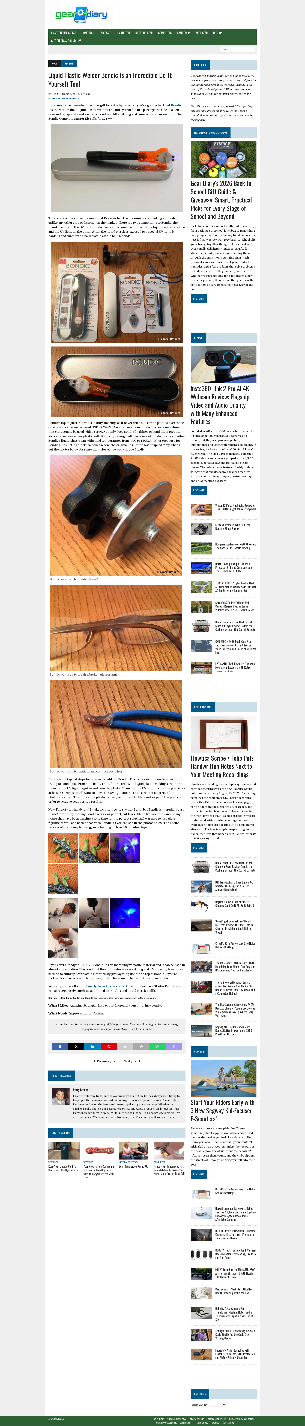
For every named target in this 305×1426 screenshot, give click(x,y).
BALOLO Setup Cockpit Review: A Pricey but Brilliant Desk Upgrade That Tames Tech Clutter (233, 567)
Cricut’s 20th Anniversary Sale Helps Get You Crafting (235, 945)
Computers (165, 33)
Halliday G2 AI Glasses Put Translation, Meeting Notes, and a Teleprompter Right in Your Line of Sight (234, 1314)
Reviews (53, 1162)
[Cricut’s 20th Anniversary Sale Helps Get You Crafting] (201, 951)
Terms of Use (201, 1422)
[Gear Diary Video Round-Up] (133, 1157)
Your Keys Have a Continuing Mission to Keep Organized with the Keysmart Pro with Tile (98, 1171)
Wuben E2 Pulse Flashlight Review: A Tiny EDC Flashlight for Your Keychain (235, 507)
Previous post (106, 1061)
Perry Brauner (70, 98)
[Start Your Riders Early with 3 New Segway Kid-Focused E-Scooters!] (223, 1095)
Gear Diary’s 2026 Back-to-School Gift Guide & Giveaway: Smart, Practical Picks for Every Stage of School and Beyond (222, 199)
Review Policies (197, 1419)
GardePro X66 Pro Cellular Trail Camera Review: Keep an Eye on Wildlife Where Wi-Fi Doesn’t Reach (234, 606)
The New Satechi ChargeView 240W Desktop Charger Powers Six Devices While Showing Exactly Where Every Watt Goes (235, 1010)
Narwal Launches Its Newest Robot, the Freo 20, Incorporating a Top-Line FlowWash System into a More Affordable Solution (235, 1214)
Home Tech (88, 33)
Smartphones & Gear (63, 33)
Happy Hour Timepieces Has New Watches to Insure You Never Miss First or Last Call (169, 1170)
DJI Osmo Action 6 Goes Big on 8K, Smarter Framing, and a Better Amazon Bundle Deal (234, 886)
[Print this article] (141, 1046)
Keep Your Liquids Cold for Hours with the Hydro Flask (63, 1168)
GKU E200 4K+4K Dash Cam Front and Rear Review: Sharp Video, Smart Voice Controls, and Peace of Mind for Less (235, 647)
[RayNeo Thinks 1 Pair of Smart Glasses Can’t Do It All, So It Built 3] (201, 910)
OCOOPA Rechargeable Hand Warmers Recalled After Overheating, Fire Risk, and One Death (235, 1254)
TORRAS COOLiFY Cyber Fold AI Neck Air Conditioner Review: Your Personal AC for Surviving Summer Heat (235, 587)
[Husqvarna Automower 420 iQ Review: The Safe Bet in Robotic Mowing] (201, 552)
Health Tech (123, 33)
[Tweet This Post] (76, 1046)
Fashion (217, 33)
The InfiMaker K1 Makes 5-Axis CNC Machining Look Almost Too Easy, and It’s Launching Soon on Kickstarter (235, 967)
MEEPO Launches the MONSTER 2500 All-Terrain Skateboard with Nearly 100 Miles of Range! (235, 1273)
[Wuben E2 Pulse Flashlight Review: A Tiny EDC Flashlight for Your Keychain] (201, 513)
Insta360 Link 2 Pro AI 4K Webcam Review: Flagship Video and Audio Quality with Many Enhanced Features (220, 405)
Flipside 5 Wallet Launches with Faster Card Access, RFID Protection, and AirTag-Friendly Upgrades (235, 1354)
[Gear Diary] (81, 14)
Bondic (176, 105)
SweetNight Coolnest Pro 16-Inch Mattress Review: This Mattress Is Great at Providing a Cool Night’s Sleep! (234, 926)
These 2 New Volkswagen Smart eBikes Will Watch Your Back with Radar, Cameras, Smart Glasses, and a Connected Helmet (235, 987)
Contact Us (228, 1422)
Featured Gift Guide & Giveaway (210, 132)
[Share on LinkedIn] (92, 1046)
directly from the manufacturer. (110, 986)
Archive (215, 1422)
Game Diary (183, 33)
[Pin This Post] (109, 1046)
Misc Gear (202, 33)
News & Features (128, 1162)
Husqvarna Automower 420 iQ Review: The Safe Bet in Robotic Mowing (235, 546)
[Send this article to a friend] (125, 1046)
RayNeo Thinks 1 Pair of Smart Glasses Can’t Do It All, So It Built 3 (234, 904)
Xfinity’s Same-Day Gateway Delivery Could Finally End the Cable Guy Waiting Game (235, 1334)
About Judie (158, 1419)
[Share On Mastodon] (174, 1046)
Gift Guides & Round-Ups (66, 41)
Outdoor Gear (144, 33)
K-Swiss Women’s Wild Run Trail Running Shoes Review (232, 527)
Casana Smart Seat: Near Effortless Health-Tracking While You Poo (234, 1291)
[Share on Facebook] (60, 1046)
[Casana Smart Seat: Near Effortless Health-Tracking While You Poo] (201, 1297)
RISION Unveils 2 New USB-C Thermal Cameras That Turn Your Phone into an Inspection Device (235, 1234)
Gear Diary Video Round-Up (133, 1166)
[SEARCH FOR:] (237, 49)
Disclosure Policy (217, 1419)
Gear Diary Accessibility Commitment (174, 1422)
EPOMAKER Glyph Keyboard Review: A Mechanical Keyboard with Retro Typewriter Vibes (235, 667)
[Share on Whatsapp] (157, 1046)
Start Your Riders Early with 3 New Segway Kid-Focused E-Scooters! (223, 1110)
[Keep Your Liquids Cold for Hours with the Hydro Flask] (64, 1157)
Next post (130, 1061)
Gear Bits (159, 1162)
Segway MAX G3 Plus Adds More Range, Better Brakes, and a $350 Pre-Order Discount (233, 1030)
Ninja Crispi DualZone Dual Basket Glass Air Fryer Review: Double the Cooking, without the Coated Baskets (235, 626)
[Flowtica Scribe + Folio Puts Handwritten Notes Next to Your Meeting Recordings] (223, 750)
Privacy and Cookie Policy (241, 1419)
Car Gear (105, 33)
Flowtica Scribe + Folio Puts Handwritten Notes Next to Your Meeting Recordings (222, 766)
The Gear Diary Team (176, 1419)
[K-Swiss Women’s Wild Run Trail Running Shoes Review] (201, 533)
